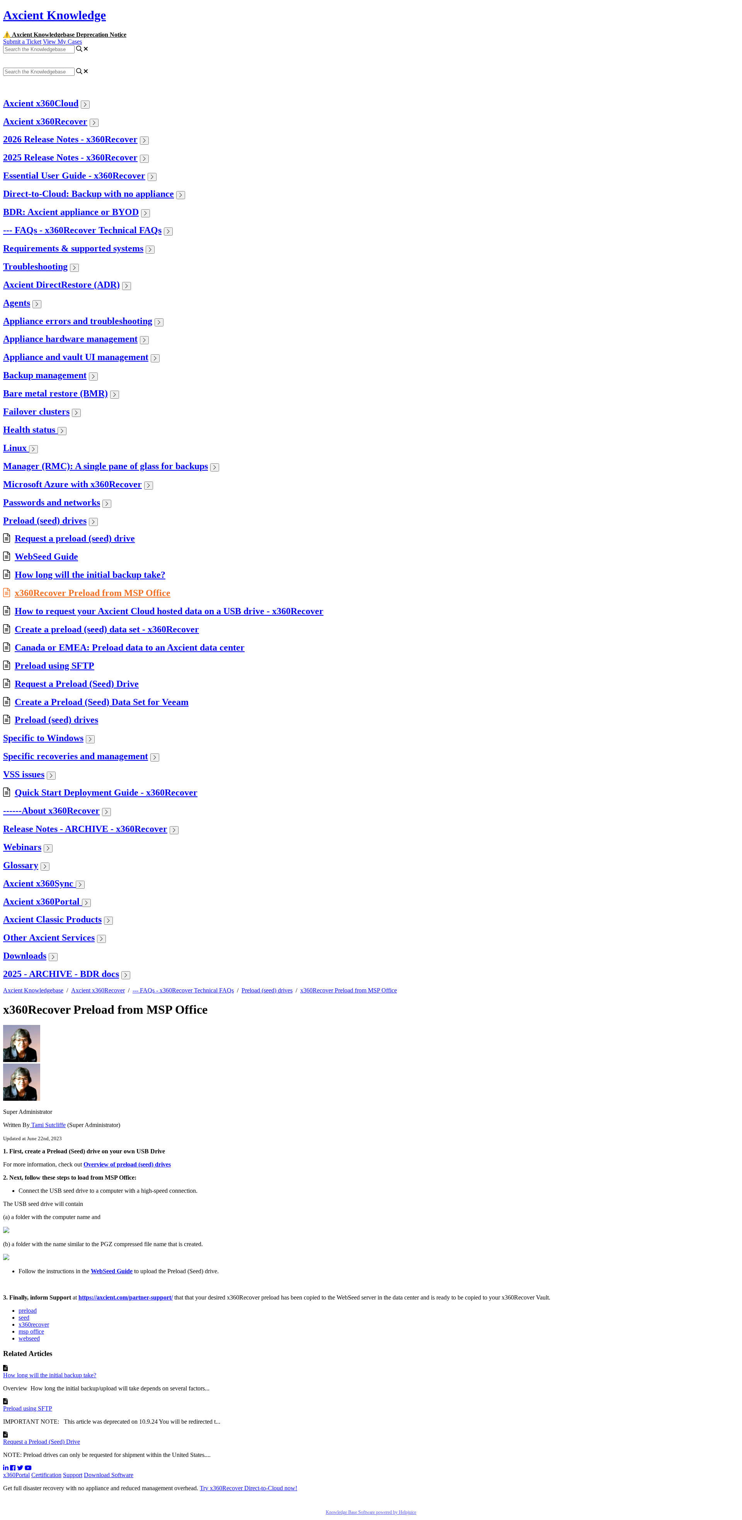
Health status (30, 430)
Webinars (22, 847)
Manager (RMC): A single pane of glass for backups (105, 466)
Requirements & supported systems (73, 248)
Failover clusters (36, 411)
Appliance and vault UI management (75, 357)
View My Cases (62, 41)
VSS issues (23, 774)
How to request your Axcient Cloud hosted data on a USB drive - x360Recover (169, 611)
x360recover (34, 1324)
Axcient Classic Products (52, 919)
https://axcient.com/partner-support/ (125, 1297)
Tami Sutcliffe (48, 1125)
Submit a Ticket (22, 41)
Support (72, 1475)
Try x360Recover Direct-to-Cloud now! (248, 1488)
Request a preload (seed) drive (75, 538)
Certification (46, 1475)
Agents (16, 303)
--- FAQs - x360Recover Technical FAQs (82, 230)
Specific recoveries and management (75, 756)
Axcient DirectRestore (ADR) (61, 285)
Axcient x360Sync (39, 883)
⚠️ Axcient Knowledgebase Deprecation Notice (64, 34)
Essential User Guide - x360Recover (74, 176)
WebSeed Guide (46, 557)
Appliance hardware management (70, 339)
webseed (29, 1338)
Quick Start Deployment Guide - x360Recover (106, 792)
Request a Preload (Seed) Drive (77, 684)
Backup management (45, 375)
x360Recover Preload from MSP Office (92, 593)
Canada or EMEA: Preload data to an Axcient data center (130, 647)
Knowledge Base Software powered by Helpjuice (371, 1512)
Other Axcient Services (49, 937)
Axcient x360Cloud (40, 103)
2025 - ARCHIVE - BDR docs (61, 974)
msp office (31, 1331)
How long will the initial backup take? (90, 575)
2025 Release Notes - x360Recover (70, 157)
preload (28, 1310)
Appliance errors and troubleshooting (77, 321)
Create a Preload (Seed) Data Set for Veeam (102, 702)
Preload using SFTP (54, 666)
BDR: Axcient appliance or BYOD (71, 212)
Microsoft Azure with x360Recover (72, 484)
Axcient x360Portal (42, 902)
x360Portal (16, 1475)
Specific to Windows (43, 738)
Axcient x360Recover (45, 121)
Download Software (108, 1475)
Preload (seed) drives (45, 521)
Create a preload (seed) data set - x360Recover (107, 629)
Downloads (24, 956)
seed (24, 1317)
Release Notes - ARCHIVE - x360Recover (85, 829)
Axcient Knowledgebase (33, 990)
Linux (16, 448)
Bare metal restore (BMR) (55, 393)
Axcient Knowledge (54, 15)
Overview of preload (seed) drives (127, 1164)
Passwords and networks (51, 502)
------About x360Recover (51, 811)
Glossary (20, 865)
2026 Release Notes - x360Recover (70, 139)
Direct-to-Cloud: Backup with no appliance (88, 194)
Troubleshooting (35, 266)
